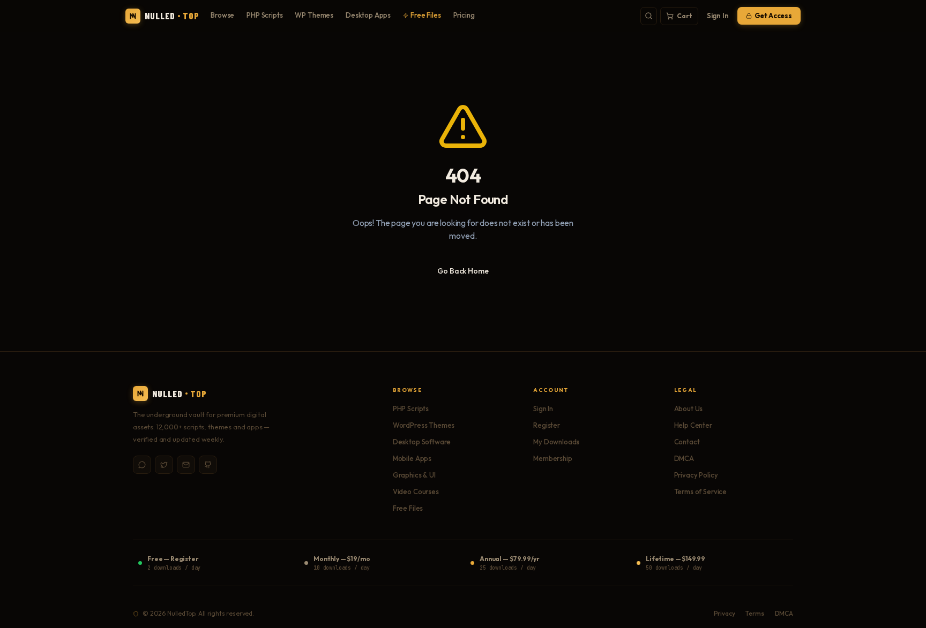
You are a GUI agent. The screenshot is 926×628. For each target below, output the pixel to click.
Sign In (718, 15)
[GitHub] (208, 465)
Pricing (464, 15)
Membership (552, 458)
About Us (688, 408)
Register (546, 425)
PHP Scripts (264, 15)
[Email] (186, 465)
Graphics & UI (414, 475)
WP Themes (314, 15)
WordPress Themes (423, 425)
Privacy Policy (696, 475)
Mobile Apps (412, 458)
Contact (687, 441)
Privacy (724, 613)
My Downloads (556, 441)
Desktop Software (422, 441)
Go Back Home (462, 271)
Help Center (693, 425)
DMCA (684, 458)
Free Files (425, 15)
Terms (754, 613)
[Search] (648, 16)
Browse (222, 15)
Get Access (773, 15)
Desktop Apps (368, 15)
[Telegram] (142, 465)
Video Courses (416, 491)
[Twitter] (164, 465)
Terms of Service (700, 491)
